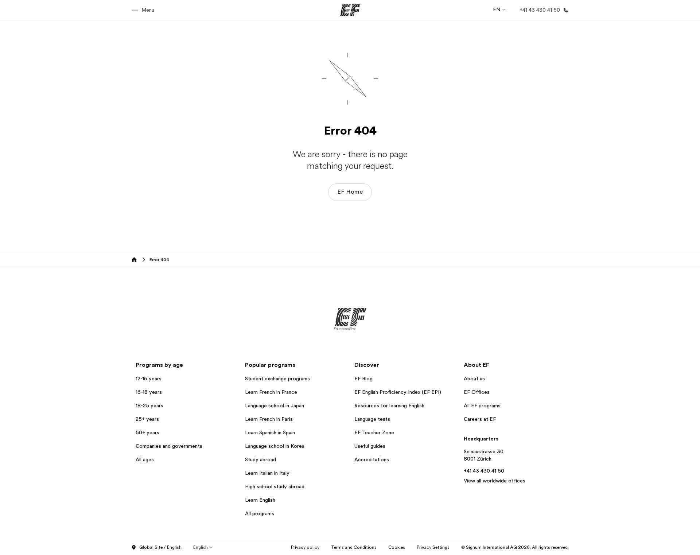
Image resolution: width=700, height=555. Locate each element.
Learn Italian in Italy (267, 473)
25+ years (147, 419)
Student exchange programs (277, 378)
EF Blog (363, 378)
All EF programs (482, 405)
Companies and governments (169, 446)
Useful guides (369, 446)
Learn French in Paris (269, 419)
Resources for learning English (389, 405)
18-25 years (149, 405)
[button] (144, 10)
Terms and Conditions (354, 547)
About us (474, 378)
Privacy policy (305, 547)
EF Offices (477, 392)
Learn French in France (271, 392)
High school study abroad (274, 486)
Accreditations (371, 459)
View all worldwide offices (494, 481)
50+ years (147, 432)
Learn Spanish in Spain (270, 432)
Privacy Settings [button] (433, 547)
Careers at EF (480, 419)
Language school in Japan (274, 405)
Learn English (260, 500)
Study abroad (260, 459)
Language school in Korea (274, 446)
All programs (259, 513)
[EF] (350, 10)
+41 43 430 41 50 (484, 471)
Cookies (396, 547)
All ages (145, 459)
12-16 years (149, 378)
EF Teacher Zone (374, 432)
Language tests (372, 419)
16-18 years (149, 392)
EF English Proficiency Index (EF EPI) (397, 392)
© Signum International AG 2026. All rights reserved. (515, 547)
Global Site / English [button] (160, 547)
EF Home (350, 192)
